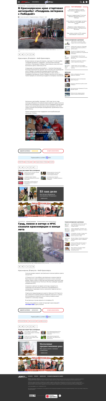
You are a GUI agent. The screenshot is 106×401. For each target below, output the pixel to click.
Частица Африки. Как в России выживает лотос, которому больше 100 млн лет (79, 57)
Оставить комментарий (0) (53, 150)
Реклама (36, 376)
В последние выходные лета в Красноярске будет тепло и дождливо (54, 332)
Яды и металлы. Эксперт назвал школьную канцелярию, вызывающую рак (78, 249)
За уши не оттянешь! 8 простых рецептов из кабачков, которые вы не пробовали (79, 52)
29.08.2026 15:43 (21, 221)
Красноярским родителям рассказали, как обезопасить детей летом (53, 337)
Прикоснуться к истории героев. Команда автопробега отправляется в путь (43, 132)
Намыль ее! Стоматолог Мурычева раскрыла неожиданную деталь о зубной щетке (79, 47)
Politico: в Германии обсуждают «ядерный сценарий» (78, 75)
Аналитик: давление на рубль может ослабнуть (79, 84)
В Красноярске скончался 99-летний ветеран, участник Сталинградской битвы (53, 173)
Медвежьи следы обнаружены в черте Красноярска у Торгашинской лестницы (76, 28)
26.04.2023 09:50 (21, 5)
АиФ (19, 51)
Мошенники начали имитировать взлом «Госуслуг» (78, 79)
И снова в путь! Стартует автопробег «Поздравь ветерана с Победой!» (54, 178)
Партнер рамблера (40, 395)
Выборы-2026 (43, 376)
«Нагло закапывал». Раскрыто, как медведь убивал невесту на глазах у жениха (79, 229)
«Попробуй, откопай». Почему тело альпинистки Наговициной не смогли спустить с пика (79, 234)
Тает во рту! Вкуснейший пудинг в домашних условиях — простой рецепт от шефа (78, 244)
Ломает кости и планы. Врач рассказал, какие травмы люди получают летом (31, 337)
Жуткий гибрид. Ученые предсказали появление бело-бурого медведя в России (79, 239)
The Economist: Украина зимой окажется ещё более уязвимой (77, 94)
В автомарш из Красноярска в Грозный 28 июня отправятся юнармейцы (31, 182)
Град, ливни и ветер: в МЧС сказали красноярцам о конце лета (76, 34)
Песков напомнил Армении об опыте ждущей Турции (79, 89)
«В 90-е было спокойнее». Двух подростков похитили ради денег (78, 42)
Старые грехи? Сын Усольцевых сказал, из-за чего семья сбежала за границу (79, 66)
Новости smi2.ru (23, 217)
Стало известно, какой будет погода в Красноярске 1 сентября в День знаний (76, 22)
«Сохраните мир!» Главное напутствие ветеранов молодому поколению (31, 178)
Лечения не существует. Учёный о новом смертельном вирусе (78, 61)
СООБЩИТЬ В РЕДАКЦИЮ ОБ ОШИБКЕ (55, 376)
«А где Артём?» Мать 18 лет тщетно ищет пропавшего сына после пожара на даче (79, 225)
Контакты (30, 376)
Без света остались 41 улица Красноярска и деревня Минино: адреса (76, 11)
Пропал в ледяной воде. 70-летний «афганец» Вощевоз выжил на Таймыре (76, 16)
